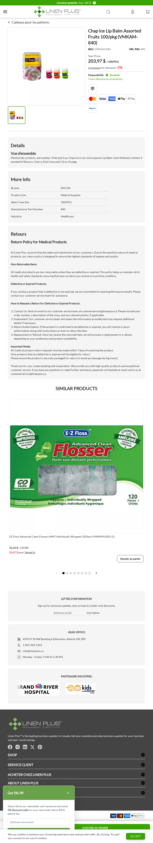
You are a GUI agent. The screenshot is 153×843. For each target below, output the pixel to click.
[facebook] (10, 747)
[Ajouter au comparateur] (92, 88)
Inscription (93, 612)
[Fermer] (68, 793)
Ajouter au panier (95, 827)
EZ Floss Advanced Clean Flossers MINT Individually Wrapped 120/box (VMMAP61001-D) (61, 536)
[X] (32, 747)
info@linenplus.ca (33, 651)
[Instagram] (17, 747)
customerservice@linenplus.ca (99, 311)
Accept (135, 836)
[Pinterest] (40, 747)
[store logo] (58, 11)
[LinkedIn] (25, 747)
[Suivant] (96, 573)
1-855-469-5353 (32, 645)
